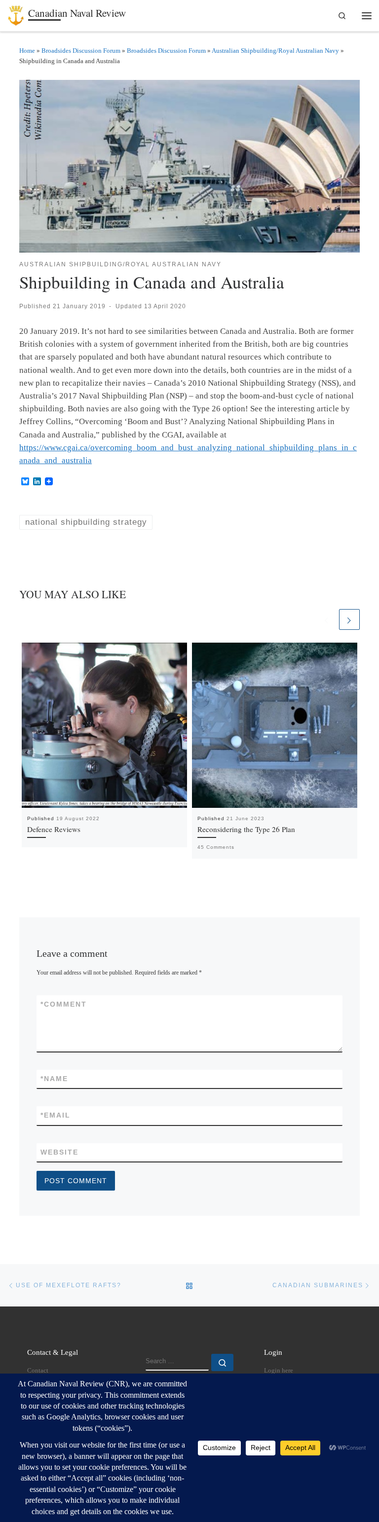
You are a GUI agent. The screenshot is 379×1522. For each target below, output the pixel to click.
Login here (278, 1370)
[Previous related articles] (326, 619)
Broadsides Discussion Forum (80, 50)
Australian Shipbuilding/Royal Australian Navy (275, 50)
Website (59, 1152)
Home (27, 50)
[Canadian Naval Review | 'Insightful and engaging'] (16, 14)
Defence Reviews (53, 829)
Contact (37, 1370)
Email (55, 1115)
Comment (63, 1004)
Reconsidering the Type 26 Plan (246, 829)
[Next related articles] (349, 619)
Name (54, 1079)
